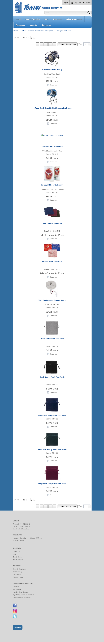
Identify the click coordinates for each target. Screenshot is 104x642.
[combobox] (86, 44)
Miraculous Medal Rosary (52, 69)
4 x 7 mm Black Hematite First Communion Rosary (52, 108)
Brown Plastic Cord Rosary (52, 146)
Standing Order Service (20, 592)
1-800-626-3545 (24, 524)
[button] (76, 2)
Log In (65, 2)
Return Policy (17, 574)
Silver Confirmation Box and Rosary (52, 300)
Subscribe (17, 627)
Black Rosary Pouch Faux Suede (52, 377)
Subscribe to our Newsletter (21, 597)
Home (15, 30)
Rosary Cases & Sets (63, 30)
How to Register (18, 559)
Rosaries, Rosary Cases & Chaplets (40, 30)
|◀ (15, 37)
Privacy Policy (17, 572)
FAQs (14, 554)
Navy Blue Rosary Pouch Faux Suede (52, 415)
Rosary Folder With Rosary (52, 184)
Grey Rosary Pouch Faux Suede (52, 338)
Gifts (22, 30)
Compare (53, 85)
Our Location (17, 589)
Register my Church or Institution (23, 595)
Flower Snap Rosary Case (52, 261)
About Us (16, 586)
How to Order (17, 557)
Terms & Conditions (19, 569)
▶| (34, 38)
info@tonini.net (24, 529)
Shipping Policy (18, 577)
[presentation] (89, 44)
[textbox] (85, 44)
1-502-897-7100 (24, 526)
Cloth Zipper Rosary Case (52, 223)
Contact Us (16, 551)
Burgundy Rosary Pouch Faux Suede (52, 483)
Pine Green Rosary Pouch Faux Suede (52, 449)
